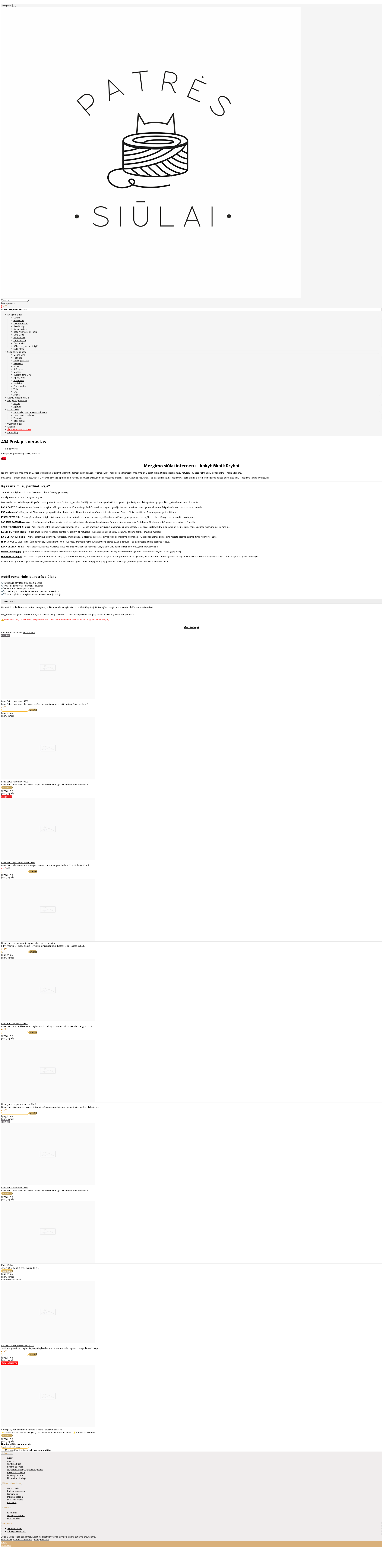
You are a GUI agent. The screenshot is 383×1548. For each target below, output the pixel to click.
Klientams (6, 1507)
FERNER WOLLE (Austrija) (14, 541)
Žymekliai (17, 418)
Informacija (7, 1453)
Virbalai (16, 403)
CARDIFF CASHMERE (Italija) (15, 526)
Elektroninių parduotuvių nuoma (16, 1539)
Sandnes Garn (20, 329)
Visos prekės (29, 632)
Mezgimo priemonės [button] (17, 400)
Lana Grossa (19, 340)
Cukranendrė (19, 386)
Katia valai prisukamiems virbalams (30, 412)
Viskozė (17, 389)
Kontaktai (11, 1502)
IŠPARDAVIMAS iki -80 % (19, 429)
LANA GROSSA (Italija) (12, 546)
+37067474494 (14, 1528)
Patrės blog (12, 432)
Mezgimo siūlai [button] (14, 314)
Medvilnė (17, 383)
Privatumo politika (16, 1472)
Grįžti (3, 458)
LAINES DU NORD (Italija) (14, 531)
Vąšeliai (17, 406)
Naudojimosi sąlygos (17, 1478)
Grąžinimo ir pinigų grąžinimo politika (25, 1469)
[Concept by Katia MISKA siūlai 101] (48, 1342)
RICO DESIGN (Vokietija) (13, 536)
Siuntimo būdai (14, 1463)
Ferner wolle (19, 337)
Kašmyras (18, 369)
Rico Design (19, 326)
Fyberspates (19, 343)
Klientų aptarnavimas (11, 1483)
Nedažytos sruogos (11, 556)
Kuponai (11, 426)
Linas (16, 391)
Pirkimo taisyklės (15, 1466)
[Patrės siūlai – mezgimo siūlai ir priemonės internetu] (151, 297)
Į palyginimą (7, 713)
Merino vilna (19, 354)
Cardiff (16, 317)
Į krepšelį (33, 710)
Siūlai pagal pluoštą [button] (16, 351)
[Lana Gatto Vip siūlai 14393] (48, 1020)
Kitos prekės (19, 420)
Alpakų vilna (19, 377)
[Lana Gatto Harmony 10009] (48, 778)
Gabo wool (18, 320)
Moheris (17, 372)
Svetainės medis (15, 1499)
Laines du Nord (20, 323)
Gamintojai (12, 1494)
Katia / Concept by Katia (25, 331)
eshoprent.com (41, 1539)
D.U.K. (10, 1458)
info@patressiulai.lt (16, 1531)
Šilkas (16, 366)
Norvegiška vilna (21, 360)
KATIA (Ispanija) (9, 512)
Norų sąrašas (13, 1518)
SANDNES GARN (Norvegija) (15, 522)
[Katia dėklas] (48, 1262)
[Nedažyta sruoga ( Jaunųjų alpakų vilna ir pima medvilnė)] (48, 940)
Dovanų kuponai (15, 1475)
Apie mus (11, 1461)
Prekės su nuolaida (16, 1491)
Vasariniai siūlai (14, 423)
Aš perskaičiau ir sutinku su (28, 1450)
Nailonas (17, 357)
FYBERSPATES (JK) (10, 517)
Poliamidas (18, 380)
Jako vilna (18, 363)
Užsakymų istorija (16, 1515)
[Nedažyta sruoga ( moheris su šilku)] (48, 1101)
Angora (16, 394)
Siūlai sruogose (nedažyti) (25, 346)
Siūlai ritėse (18, 348)
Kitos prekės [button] (13, 409)
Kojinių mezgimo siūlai (18, 397)
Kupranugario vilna (22, 374)
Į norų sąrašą (7, 715)
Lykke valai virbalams (23, 415)
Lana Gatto (18, 334)
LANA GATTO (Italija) (12, 507)
